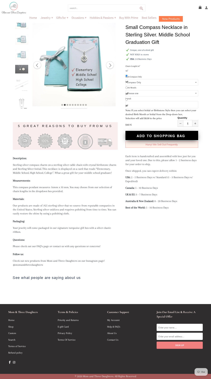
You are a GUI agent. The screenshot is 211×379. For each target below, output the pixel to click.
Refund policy (15, 352)
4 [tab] (70, 105)
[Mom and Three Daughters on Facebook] (10, 362)
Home (33, 17)
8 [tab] (80, 105)
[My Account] (207, 8)
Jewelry (47, 17)
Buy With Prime (128, 17)
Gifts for (62, 17)
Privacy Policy (65, 333)
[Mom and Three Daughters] (23, 8)
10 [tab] (86, 105)
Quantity (182, 117)
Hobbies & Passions (103, 17)
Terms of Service (17, 346)
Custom (12, 333)
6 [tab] (75, 105)
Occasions (79, 17)
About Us (112, 333)
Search (11, 339)
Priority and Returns (68, 320)
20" (126, 105)
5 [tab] (72, 105)
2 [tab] (64, 105)
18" (126, 93)
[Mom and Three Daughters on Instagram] (14, 362)
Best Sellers (149, 17)
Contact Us (112, 339)
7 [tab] (78, 105)
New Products (171, 19)
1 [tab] (62, 105)
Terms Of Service (66, 339)
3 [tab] (67, 105)
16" (126, 82)
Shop (11, 326)
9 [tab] (83, 105)
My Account (113, 320)
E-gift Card (63, 326)
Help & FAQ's (113, 326)
